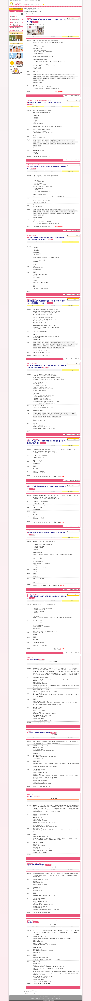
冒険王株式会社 (34, 996)
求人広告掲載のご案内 (55, 996)
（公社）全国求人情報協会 (44, 996)
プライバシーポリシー (40, 998)
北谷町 (32, 9)
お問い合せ (58, 998)
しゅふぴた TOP (27, 9)
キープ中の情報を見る (17, 8)
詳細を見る (36, 21)
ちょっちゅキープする (74, 18)
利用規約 (32, 998)
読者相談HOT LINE (50, 998)
